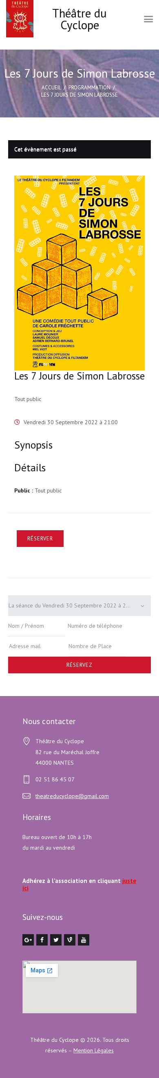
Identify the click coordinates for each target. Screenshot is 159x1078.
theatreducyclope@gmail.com (72, 796)
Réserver (40, 538)
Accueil (51, 87)
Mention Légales (93, 1050)
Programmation (89, 87)
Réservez (79, 665)
